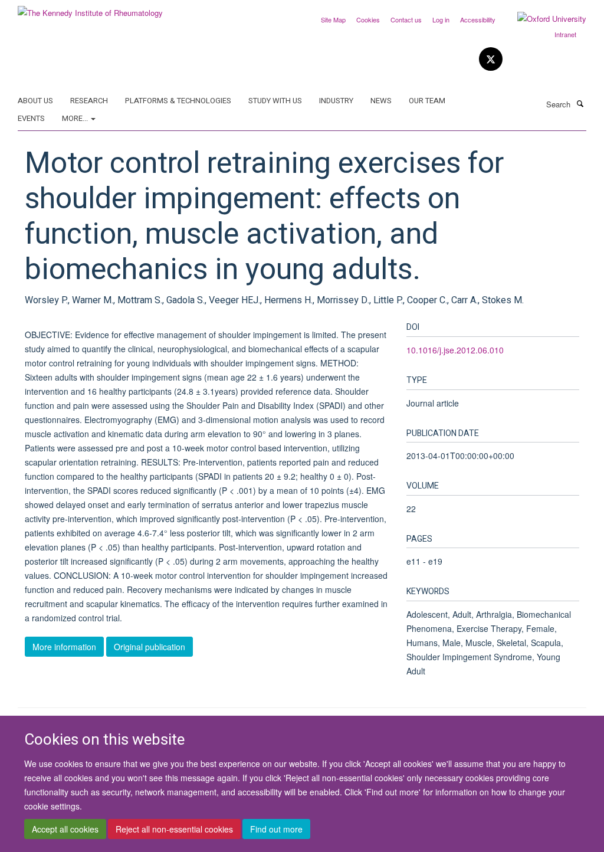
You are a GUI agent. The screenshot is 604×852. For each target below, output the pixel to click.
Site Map (333, 19)
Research (89, 100)
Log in (440, 19)
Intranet (565, 34)
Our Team (427, 100)
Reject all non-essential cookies (174, 829)
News (381, 100)
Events (31, 118)
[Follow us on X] (491, 59)
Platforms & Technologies (178, 100)
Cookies (368, 19)
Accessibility (477, 19)
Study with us (275, 100)
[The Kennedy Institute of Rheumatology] (90, 8)
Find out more (276, 829)
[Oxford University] (543, 19)
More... (76, 118)
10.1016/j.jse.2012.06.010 (455, 350)
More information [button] (64, 647)
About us (35, 100)
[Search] (579, 103)
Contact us (406, 19)
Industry (336, 100)
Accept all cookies (65, 829)
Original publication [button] (149, 647)
